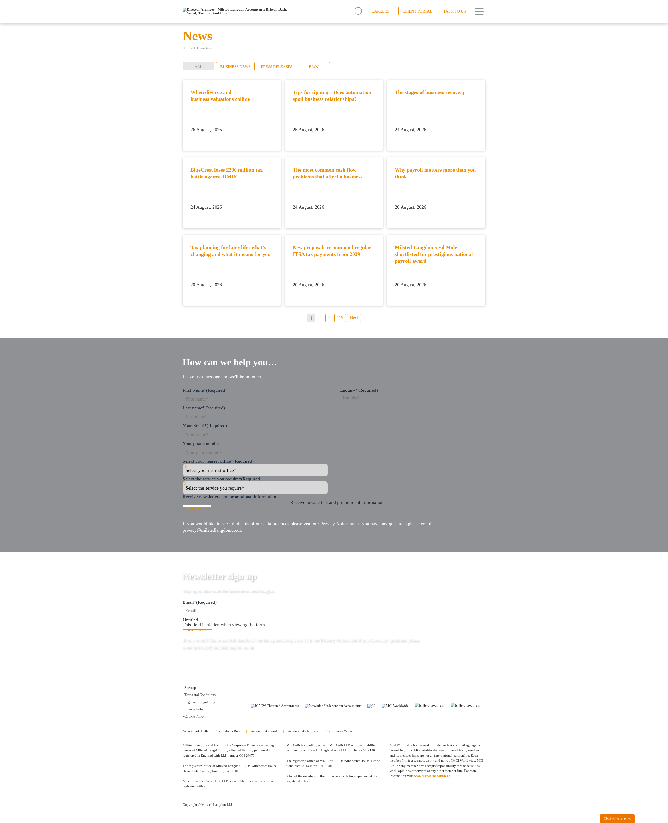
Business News (235, 66)
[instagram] (476, 730)
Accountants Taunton (303, 731)
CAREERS (380, 11)
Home (188, 48)
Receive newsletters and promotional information (337, 502)
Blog (314, 66)
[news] (482, 730)
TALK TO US (454, 11)
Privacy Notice (334, 523)
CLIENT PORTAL (417, 11)
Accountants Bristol (229, 731)
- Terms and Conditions (199, 695)
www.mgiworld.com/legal (432, 776)
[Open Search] (358, 11)
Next (354, 317)
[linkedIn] (469, 730)
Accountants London (266, 731)
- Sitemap (189, 688)
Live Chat (617, 818)
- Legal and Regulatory (199, 702)
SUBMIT (194, 506)
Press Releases (276, 66)
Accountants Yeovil (339, 731)
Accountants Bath (195, 731)
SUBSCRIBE (197, 629)
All (198, 66)
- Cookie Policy (194, 716)
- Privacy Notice (194, 709)
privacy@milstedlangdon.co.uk (212, 530)
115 (340, 317)
